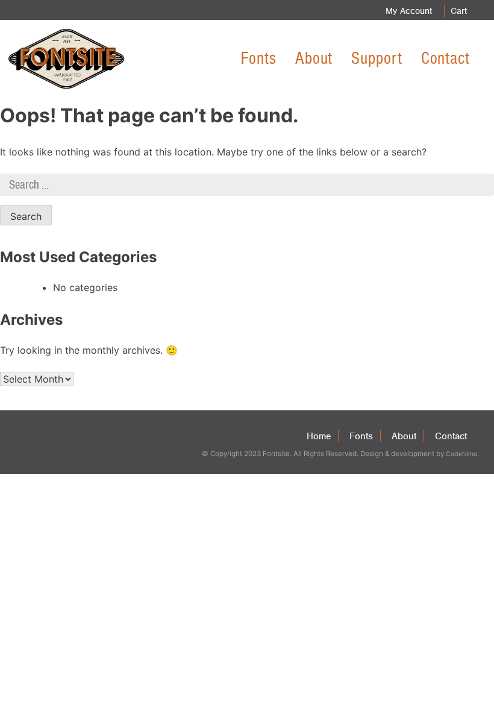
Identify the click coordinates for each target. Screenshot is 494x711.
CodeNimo (461, 454)
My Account (409, 11)
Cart (459, 11)
